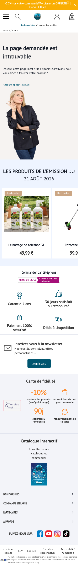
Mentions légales (8, 550)
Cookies (31, 550)
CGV (20, 550)
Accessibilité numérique (68, 550)
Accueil (6, 30)
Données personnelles (48, 550)
